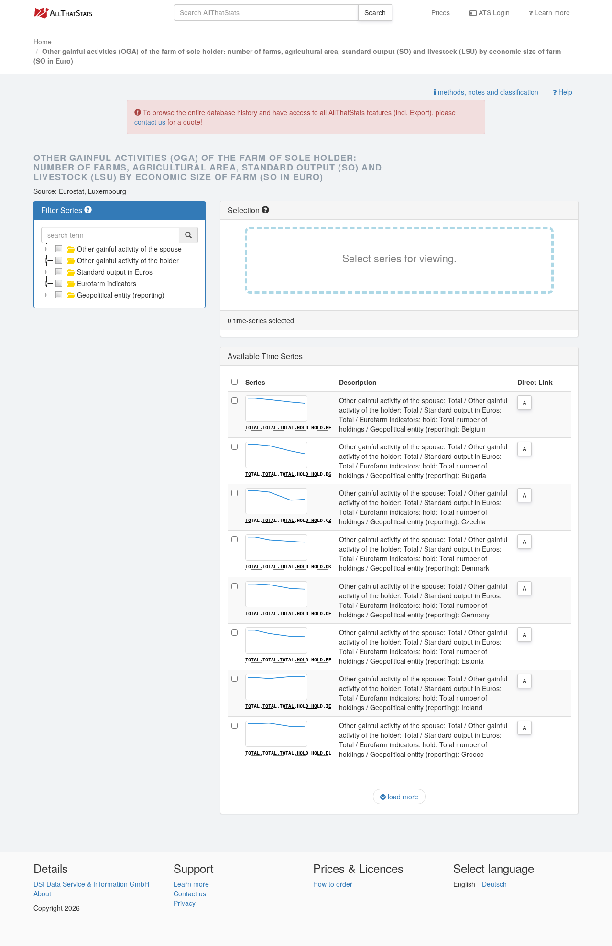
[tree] (119, 271)
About (42, 893)
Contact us (190, 893)
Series (255, 382)
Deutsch (494, 884)
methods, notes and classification (487, 91)
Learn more (551, 12)
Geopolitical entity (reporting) (120, 294)
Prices (440, 12)
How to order (332, 884)
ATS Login (493, 12)
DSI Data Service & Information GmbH (91, 884)
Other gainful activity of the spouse (129, 249)
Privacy (185, 903)
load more (402, 796)
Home (42, 41)
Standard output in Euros (115, 271)
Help (564, 91)
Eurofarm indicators (106, 283)
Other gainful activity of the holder (128, 260)
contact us (149, 122)
